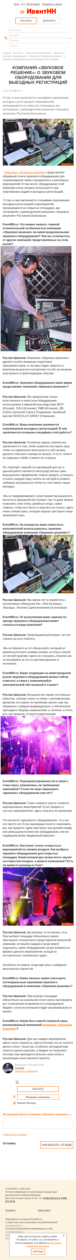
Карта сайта (44, 1210)
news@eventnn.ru (14, 1225)
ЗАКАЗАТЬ (26, 20)
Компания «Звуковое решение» (25, 172)
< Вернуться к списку (15, 1134)
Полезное (18, 53)
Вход (16, 4)
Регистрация (33, 4)
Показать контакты (38, 1097)
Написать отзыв (57, 1145)
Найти (5, 38)
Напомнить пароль (52, 4)
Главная (7, 53)
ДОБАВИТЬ (49, 20)
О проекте (10, 1210)
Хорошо (38, 1251)
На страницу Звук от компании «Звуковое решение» (37, 1114)
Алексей (19, 1068)
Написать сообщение (26, 1071)
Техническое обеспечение (38, 53)
